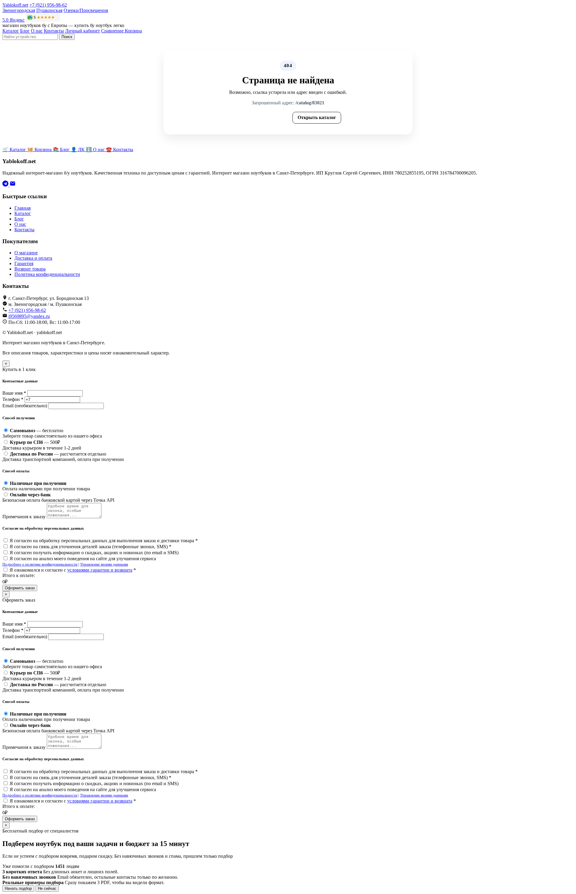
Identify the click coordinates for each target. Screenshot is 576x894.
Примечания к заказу (24, 516)
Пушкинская (49, 10)
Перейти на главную (262, 117)
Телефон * (12, 399)
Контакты (54, 30)
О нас (37, 30)
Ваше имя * (14, 393)
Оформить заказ (20, 588)
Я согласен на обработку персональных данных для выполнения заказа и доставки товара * (104, 540)
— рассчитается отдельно (63, 456)
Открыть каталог (317, 117)
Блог (25, 30)
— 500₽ (41, 445)
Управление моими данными (104, 564)
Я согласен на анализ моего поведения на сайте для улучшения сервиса (83, 558)
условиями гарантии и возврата (99, 570)
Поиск (67, 36)
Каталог (10, 30)
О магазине (26, 252)
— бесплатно (52, 433)
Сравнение (113, 30)
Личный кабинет (82, 30)
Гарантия (23, 263)
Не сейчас (47, 888)
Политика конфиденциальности (47, 274)
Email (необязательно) (24, 405)
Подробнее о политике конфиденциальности (39, 564)
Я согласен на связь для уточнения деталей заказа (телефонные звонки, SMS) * (90, 546)
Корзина (133, 30)
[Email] (13, 184)
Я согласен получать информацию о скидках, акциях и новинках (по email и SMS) (94, 552)
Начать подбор (18, 888)
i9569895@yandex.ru (29, 316)
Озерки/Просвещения (86, 10)
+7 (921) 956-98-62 (48, 4)
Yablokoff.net (15, 4)
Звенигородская (18, 10)
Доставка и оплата (33, 258)
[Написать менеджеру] (6, 184)
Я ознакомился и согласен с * (73, 570)
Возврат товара (30, 268)
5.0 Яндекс (13, 19)
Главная (22, 208)
